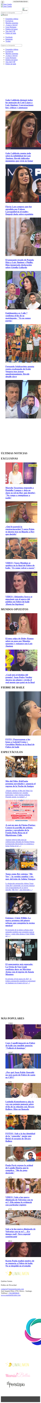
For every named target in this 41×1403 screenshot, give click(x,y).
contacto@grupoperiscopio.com (12, 1289)
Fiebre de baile (10, 33)
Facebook (9, 37)
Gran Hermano (10, 27)
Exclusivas (9, 21)
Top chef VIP (10, 31)
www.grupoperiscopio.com (10, 1295)
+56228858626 (13, 1293)
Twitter (8, 41)
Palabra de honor (11, 29)
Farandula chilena (11, 19)
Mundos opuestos (11, 23)
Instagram (9, 39)
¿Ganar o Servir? (11, 25)
